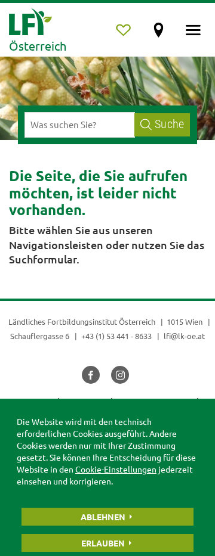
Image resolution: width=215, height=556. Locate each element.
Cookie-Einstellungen (115, 469)
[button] (91, 375)
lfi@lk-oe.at (184, 336)
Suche (169, 124)
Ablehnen (103, 516)
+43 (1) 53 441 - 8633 (116, 336)
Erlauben (103, 543)
